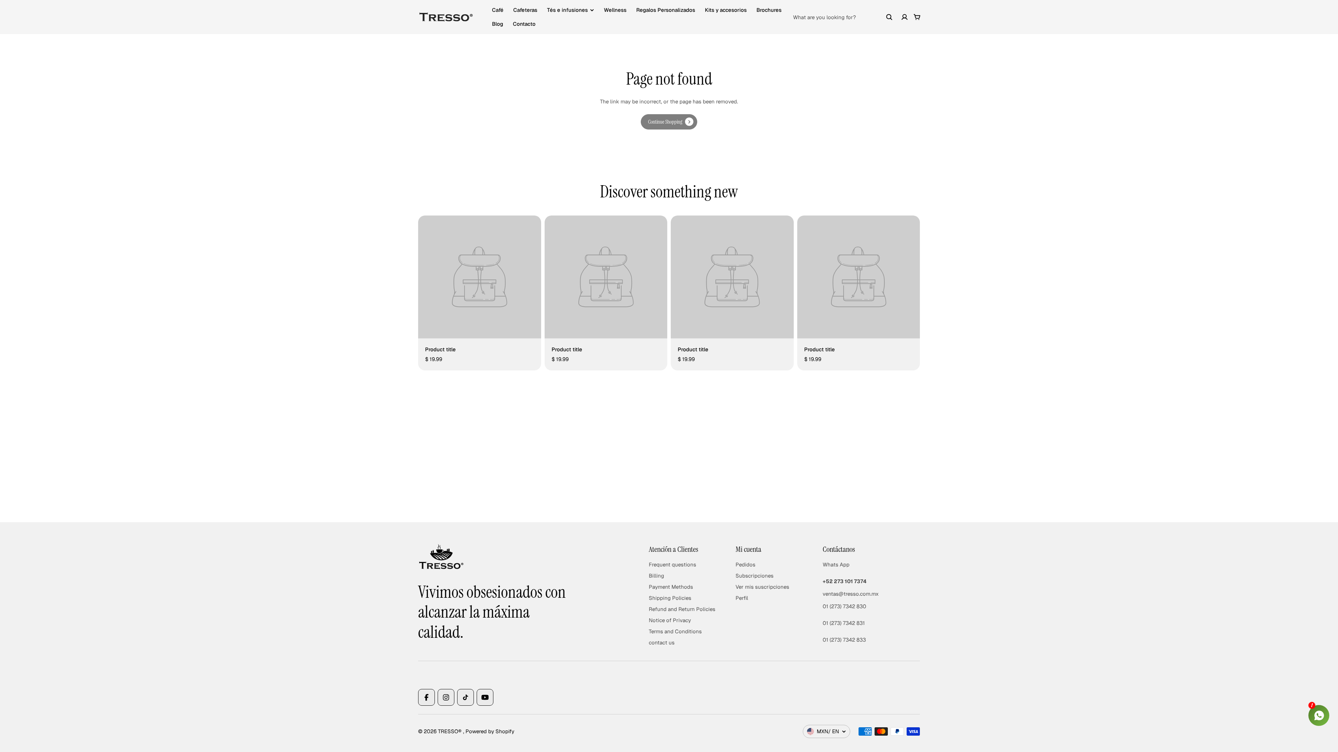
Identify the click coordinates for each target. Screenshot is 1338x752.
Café (497, 10)
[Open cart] (917, 17)
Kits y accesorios (726, 10)
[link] (669, 122)
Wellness (615, 10)
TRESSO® (450, 731)
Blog (497, 24)
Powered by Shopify (490, 731)
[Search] (889, 17)
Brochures (769, 10)
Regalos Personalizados (665, 10)
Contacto (524, 24)
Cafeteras (525, 10)
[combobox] (842, 17)
